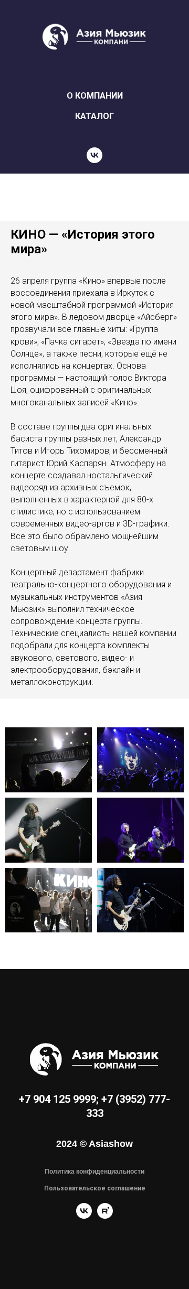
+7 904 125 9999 (57, 1099)
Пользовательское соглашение (94, 1188)
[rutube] (105, 1215)
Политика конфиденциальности (94, 1171)
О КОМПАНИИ (95, 96)
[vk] (94, 155)
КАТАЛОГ (94, 116)
